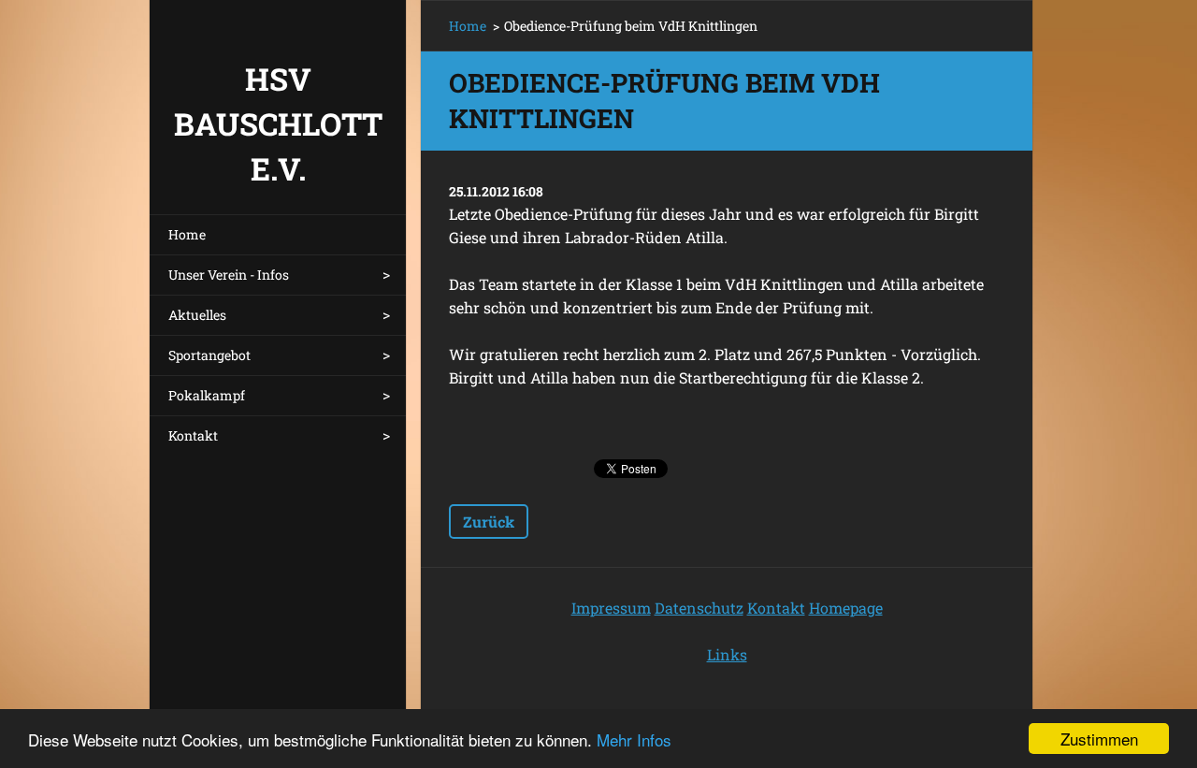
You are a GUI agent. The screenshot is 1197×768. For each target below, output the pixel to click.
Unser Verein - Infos (228, 274)
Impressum (611, 607)
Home (187, 234)
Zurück (488, 521)
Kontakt (193, 435)
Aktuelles (197, 315)
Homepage (846, 607)
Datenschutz (699, 607)
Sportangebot (209, 355)
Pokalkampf (206, 395)
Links (727, 654)
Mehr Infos (634, 739)
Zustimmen (1099, 738)
